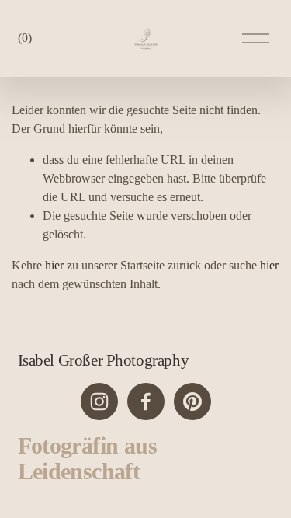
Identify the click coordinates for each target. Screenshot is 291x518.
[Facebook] (146, 401)
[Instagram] (99, 401)
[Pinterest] (192, 401)
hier (54, 265)
